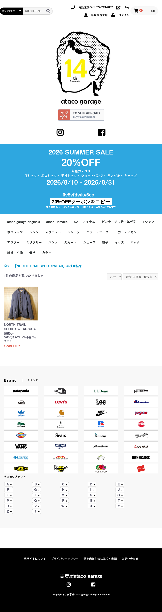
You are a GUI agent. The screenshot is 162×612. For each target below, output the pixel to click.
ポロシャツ (49, 175)
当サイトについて (35, 558)
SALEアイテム (84, 221)
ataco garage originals (23, 221)
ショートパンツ (92, 175)
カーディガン (127, 232)
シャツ (34, 232)
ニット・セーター (98, 232)
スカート (70, 242)
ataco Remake (57, 221)
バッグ (135, 242)
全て (7, 266)
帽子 (105, 242)
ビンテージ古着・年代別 (119, 221)
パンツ (53, 242)
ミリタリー (34, 242)
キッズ (119, 242)
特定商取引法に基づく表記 (100, 558)
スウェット (53, 232)
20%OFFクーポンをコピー (81, 201)
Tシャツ (31, 175)
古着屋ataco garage (81, 576)
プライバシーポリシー (65, 558)
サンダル (113, 175)
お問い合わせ (130, 558)
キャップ (130, 175)
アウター (13, 242)
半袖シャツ (69, 175)
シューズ (89, 242)
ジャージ (73, 232)
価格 (32, 252)
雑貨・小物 (15, 252)
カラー (46, 252)
